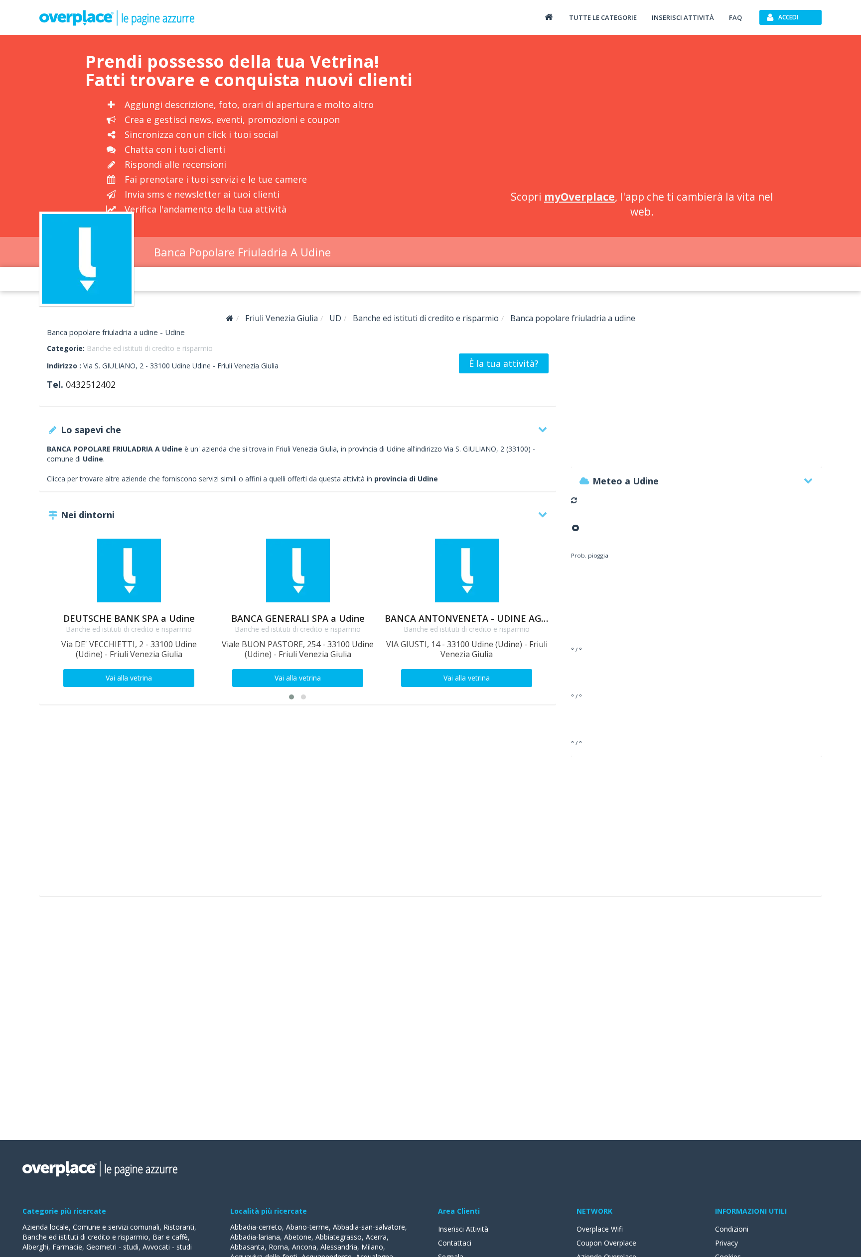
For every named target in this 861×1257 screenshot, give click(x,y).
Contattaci (454, 1243)
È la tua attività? (504, 363)
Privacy (726, 1243)
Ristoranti (178, 1227)
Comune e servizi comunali (116, 1227)
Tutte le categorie (603, 17)
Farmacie (67, 1247)
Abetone (297, 1237)
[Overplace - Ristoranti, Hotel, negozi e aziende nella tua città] (117, 17)
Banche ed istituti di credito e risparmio (150, 348)
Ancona (304, 1247)
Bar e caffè (170, 1237)
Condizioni (731, 1229)
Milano (372, 1247)
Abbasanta (247, 1247)
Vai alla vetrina (129, 678)
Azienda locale (45, 1227)
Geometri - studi (112, 1247)
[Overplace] (230, 318)
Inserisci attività (683, 17)
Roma (278, 1247)
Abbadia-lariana (255, 1237)
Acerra (376, 1237)
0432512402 (91, 384)
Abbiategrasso (338, 1237)
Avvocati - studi (167, 1247)
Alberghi (35, 1247)
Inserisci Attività (463, 1229)
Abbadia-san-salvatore (369, 1227)
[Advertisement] (641, 114)
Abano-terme (307, 1227)
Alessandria (338, 1247)
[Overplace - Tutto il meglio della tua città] (549, 16)
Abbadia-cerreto (256, 1227)
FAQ (735, 17)
